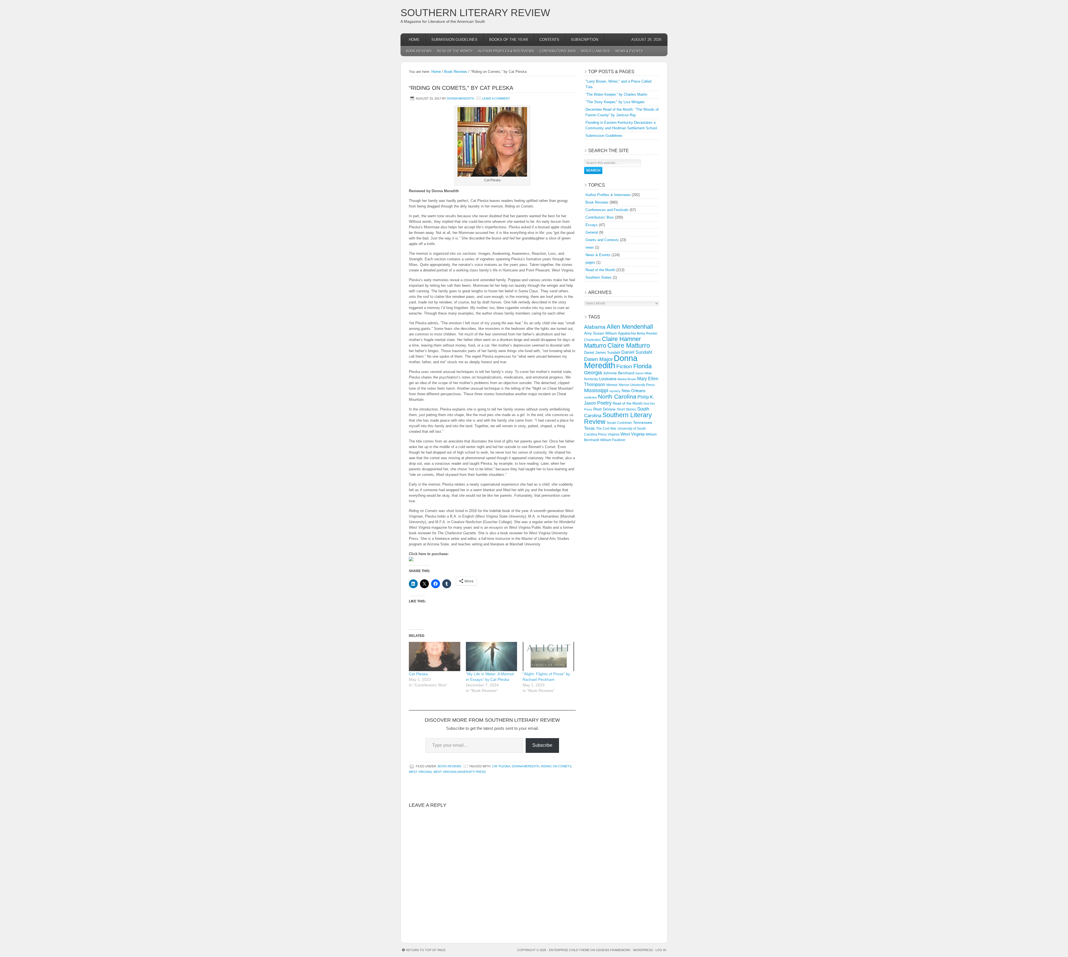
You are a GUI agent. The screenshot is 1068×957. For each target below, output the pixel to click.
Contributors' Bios (599, 217)
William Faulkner (613, 440)
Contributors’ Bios (558, 51)
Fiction (624, 366)
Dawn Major (598, 359)
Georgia (593, 372)
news (589, 247)
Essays (591, 225)
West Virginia (420, 771)
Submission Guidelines (454, 40)
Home (414, 40)
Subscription (584, 40)
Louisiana (607, 379)
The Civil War (606, 429)
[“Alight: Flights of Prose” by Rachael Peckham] (548, 656)
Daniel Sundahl (636, 352)
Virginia (613, 434)
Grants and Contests (602, 240)
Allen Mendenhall (630, 326)
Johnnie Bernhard (618, 373)
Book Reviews (419, 51)
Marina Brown (626, 379)
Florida (642, 366)
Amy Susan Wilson (600, 333)
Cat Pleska (418, 674)
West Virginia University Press (459, 771)
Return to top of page (426, 950)
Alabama (594, 327)
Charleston (592, 340)
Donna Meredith (460, 98)
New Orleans (634, 390)
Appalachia (627, 333)
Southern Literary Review (475, 12)
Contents (549, 40)
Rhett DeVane (604, 409)
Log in (661, 950)
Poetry (604, 403)
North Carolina (617, 396)
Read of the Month (455, 51)
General (591, 232)
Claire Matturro (628, 345)
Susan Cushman (619, 423)
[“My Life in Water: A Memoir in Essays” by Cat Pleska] (491, 656)
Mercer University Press (637, 385)
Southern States (598, 277)
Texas (589, 428)
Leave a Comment (496, 98)
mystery (614, 391)
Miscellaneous (595, 51)
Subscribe (542, 745)
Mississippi (596, 390)
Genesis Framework (613, 950)
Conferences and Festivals (607, 210)
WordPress (643, 950)
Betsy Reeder (647, 333)
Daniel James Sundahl (602, 352)
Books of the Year (508, 40)
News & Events (629, 51)
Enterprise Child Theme (569, 950)
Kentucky (591, 379)
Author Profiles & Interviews (506, 51)
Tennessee (642, 422)
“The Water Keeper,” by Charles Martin (616, 94)
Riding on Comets (556, 766)
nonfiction (590, 397)
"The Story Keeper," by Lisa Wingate (614, 102)
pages (590, 262)
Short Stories (626, 409)
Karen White (644, 373)
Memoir (612, 385)
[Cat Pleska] (434, 656)
